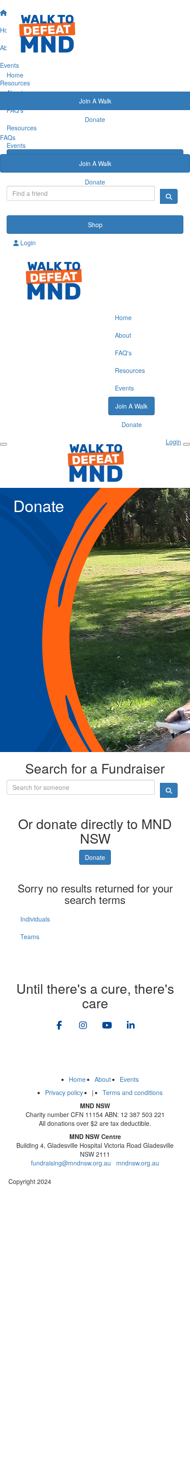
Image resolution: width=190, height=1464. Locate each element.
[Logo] (95, 33)
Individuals (35, 919)
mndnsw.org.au (137, 1162)
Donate (95, 181)
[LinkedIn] (131, 1025)
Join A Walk (95, 163)
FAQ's (15, 110)
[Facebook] (59, 1025)
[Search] (169, 196)
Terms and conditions (133, 1092)
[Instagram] (83, 1025)
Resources (22, 127)
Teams (29, 936)
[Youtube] (107, 1025)
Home (15, 74)
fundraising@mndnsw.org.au (71, 1162)
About (15, 92)
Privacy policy (64, 1092)
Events (16, 145)
